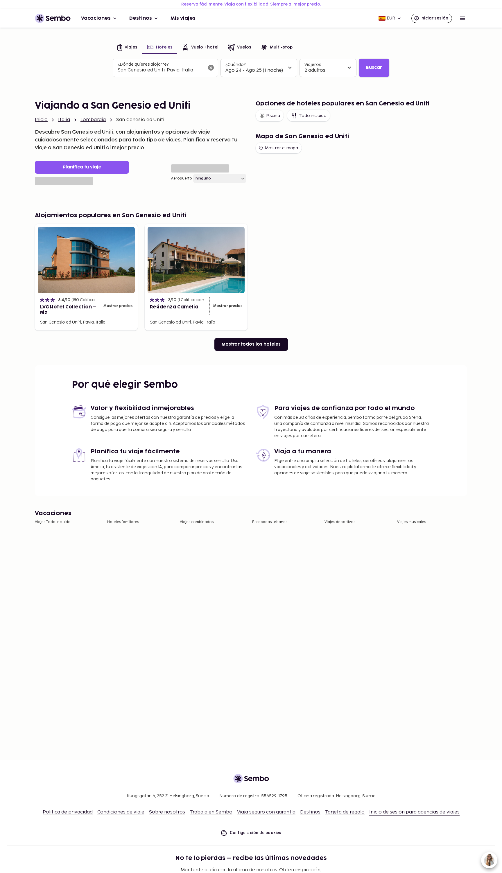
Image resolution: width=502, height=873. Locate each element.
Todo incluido (313, 115)
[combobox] (161, 70)
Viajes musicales (411, 522)
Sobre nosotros (167, 812)
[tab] (127, 48)
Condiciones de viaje (120, 812)
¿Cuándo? (235, 64)
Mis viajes (183, 18)
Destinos (140, 18)
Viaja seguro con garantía (266, 812)
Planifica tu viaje (82, 167)
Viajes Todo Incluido (53, 522)
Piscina (273, 115)
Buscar (374, 67)
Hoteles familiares (123, 522)
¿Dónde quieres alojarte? (143, 64)
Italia (64, 120)
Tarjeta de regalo (345, 812)
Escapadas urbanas (269, 522)
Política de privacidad (68, 812)
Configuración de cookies (256, 832)
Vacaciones (96, 18)
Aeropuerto (181, 178)
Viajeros (312, 64)
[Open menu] (462, 18)
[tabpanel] (251, 68)
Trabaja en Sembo (211, 812)
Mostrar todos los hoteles (251, 344)
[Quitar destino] (210, 67)
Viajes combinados (197, 522)
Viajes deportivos (339, 522)
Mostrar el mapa (281, 148)
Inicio (41, 120)
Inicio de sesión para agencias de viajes (414, 812)
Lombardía (93, 120)
